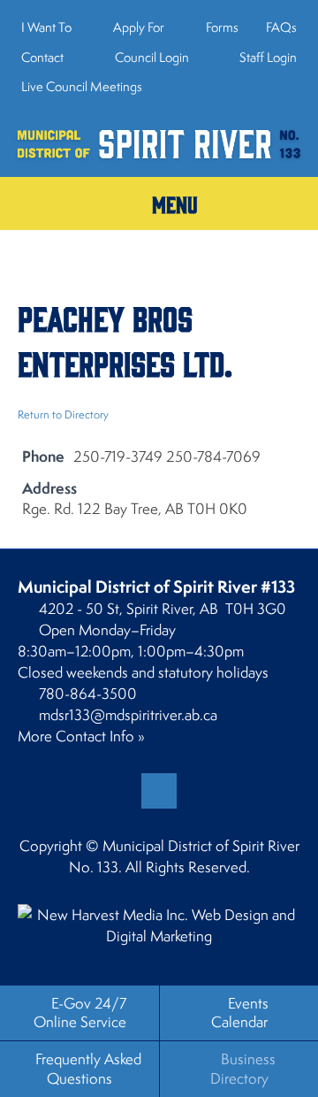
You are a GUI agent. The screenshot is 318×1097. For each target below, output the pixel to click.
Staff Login (267, 57)
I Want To (46, 27)
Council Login (150, 57)
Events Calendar (240, 1012)
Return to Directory (63, 414)
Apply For (138, 27)
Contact (42, 57)
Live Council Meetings (81, 86)
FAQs (281, 27)
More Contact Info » (81, 736)
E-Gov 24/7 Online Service (80, 1012)
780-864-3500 (88, 693)
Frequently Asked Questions (88, 1068)
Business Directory (243, 1068)
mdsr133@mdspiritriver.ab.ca (128, 715)
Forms (222, 27)
